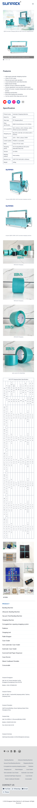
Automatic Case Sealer (9, 649)
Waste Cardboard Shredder (10, 661)
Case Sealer (6, 640)
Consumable (6, 665)
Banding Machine (7, 608)
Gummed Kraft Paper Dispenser (12, 653)
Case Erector (6, 657)
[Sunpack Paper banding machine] (11, 4)
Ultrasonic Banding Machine (11, 612)
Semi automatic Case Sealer (11, 645)
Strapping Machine (8, 620)
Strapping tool (6, 632)
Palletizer (5, 628)
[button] (3, 59)
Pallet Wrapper (6, 636)
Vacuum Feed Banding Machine (12, 616)
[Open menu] (33, 3)
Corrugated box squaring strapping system (15, 624)
